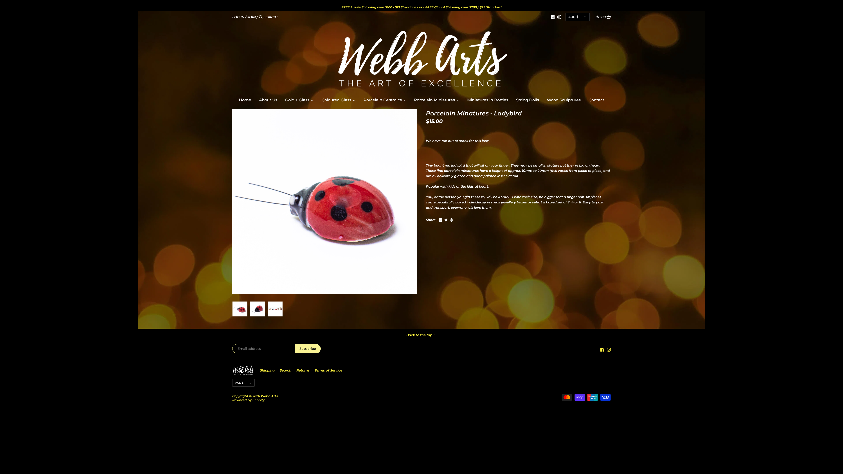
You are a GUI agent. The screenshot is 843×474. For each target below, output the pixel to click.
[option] (240, 309)
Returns (303, 370)
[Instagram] (559, 17)
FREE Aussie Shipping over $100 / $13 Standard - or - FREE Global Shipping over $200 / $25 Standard (421, 7)
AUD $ (573, 17)
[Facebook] (553, 17)
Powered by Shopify (248, 400)
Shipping (267, 370)
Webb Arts (269, 396)
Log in (238, 17)
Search (285, 370)
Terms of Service (328, 370)
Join (251, 17)
